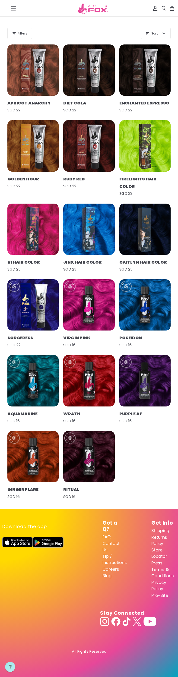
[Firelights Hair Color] (145, 145)
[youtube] (149, 621)
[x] (137, 621)
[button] (10, 667)
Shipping (160, 530)
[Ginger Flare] (33, 456)
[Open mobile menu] (13, 8)
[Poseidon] (145, 305)
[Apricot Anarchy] (33, 70)
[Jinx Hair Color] (88, 229)
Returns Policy (159, 540)
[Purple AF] (145, 380)
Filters (22, 33)
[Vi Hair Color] (33, 229)
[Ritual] (88, 456)
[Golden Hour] (33, 145)
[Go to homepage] (93, 8)
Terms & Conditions (162, 573)
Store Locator (159, 553)
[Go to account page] (155, 8)
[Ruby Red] (88, 145)
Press (156, 563)
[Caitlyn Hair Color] (145, 229)
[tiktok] (126, 621)
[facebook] (116, 621)
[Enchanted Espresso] (145, 70)
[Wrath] (88, 380)
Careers (110, 569)
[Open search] (163, 8)
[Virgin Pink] (88, 305)
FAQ (106, 537)
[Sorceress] (33, 305)
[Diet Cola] (88, 70)
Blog (106, 576)
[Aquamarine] (33, 380)
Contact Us (111, 547)
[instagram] (104, 621)
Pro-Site (159, 595)
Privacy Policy (158, 585)
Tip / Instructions (113, 559)
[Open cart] (172, 8)
